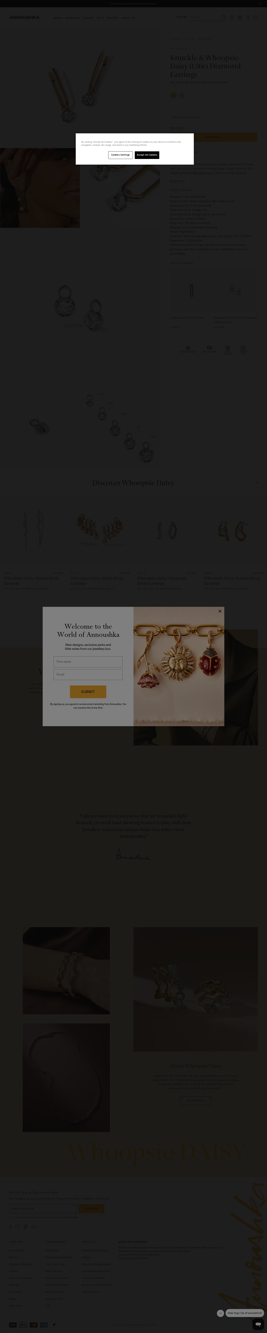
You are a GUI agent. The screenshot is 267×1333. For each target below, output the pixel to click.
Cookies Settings (120, 155)
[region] (135, 149)
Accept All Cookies (147, 155)
